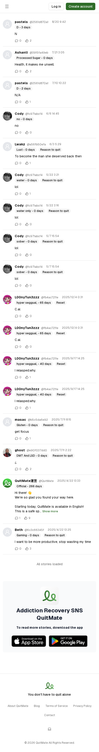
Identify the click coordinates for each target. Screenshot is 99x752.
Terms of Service (56, 706)
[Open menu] (7, 6)
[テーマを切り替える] (49, 729)
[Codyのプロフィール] (7, 116)
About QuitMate (18, 706)
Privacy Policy (82, 706)
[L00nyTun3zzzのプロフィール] (7, 299)
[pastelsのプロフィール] (7, 24)
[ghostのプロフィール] (7, 452)
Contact (49, 715)
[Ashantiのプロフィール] (7, 54)
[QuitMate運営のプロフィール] (7, 483)
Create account (81, 6)
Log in (56, 6)
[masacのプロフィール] (7, 421)
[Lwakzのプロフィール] (7, 146)
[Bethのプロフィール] (7, 532)
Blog (37, 706)
